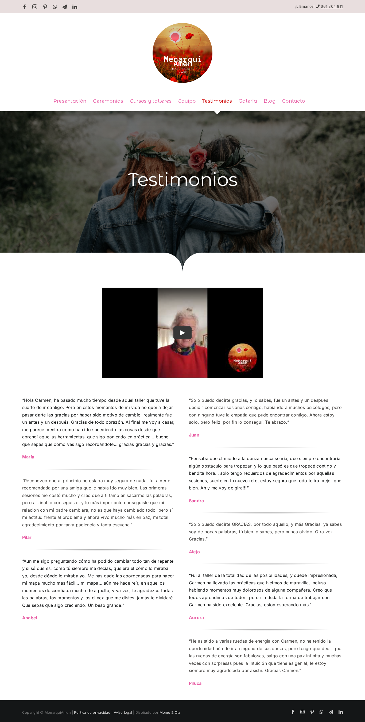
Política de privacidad (92, 712)
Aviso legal (123, 712)
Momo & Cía (170, 712)
